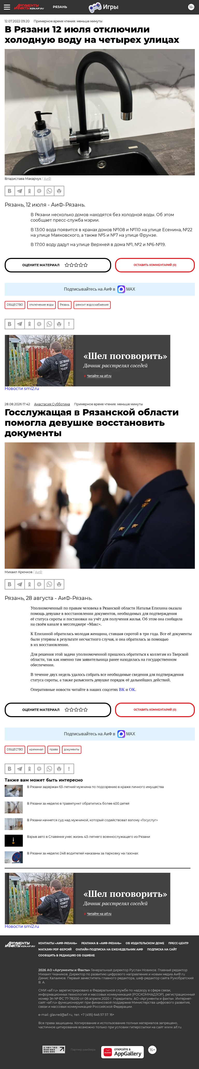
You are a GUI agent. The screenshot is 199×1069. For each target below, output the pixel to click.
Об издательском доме (145, 943)
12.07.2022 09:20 (17, 21)
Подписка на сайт (162, 949)
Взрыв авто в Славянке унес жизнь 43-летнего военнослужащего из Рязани (88, 837)
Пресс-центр (178, 943)
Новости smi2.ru (22, 388)
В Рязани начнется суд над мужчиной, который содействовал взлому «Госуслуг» (92, 820)
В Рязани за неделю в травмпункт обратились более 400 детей (78, 803)
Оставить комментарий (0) (155, 265)
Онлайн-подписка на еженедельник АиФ (109, 949)
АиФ (47, 179)
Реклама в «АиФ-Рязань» (101, 943)
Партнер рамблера (83, 1049)
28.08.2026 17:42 (17, 404)
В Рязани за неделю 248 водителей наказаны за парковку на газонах (82, 853)
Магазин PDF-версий (55, 949)
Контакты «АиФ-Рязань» (57, 943)
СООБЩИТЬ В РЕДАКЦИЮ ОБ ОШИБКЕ (66, 955)
